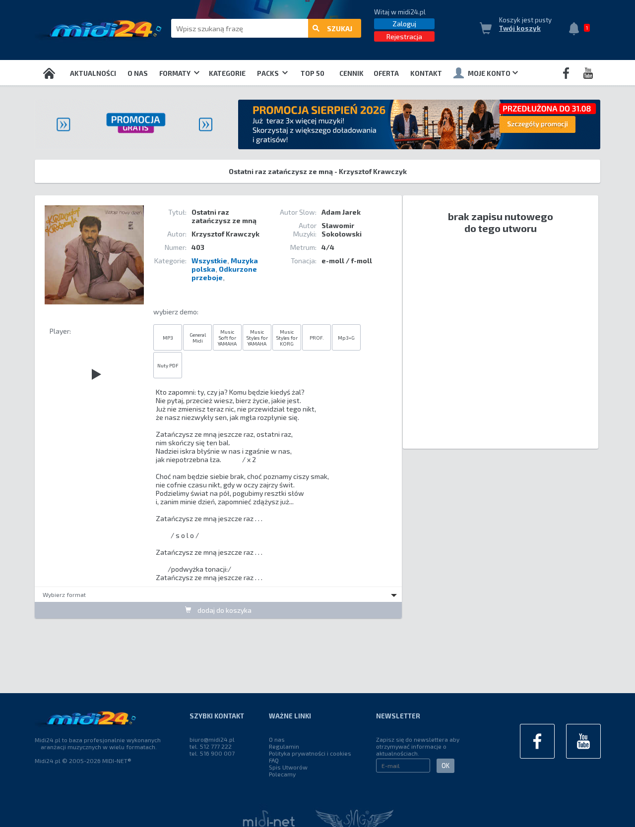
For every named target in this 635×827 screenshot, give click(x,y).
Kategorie (227, 73)
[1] (576, 29)
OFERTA (386, 73)
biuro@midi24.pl (212, 739)
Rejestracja (404, 36)
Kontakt (426, 73)
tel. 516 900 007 (212, 753)
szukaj (339, 28)
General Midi (198, 338)
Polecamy (282, 773)
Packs (268, 73)
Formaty (175, 73)
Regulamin (284, 746)
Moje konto (489, 73)
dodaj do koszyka (224, 610)
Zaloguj (404, 23)
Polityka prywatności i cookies (310, 753)
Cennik (351, 73)
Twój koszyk (520, 28)
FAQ (274, 760)
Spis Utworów (288, 767)
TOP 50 (312, 73)
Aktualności (93, 73)
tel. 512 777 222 (211, 746)
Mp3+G (346, 338)
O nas (137, 73)
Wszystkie (209, 260)
